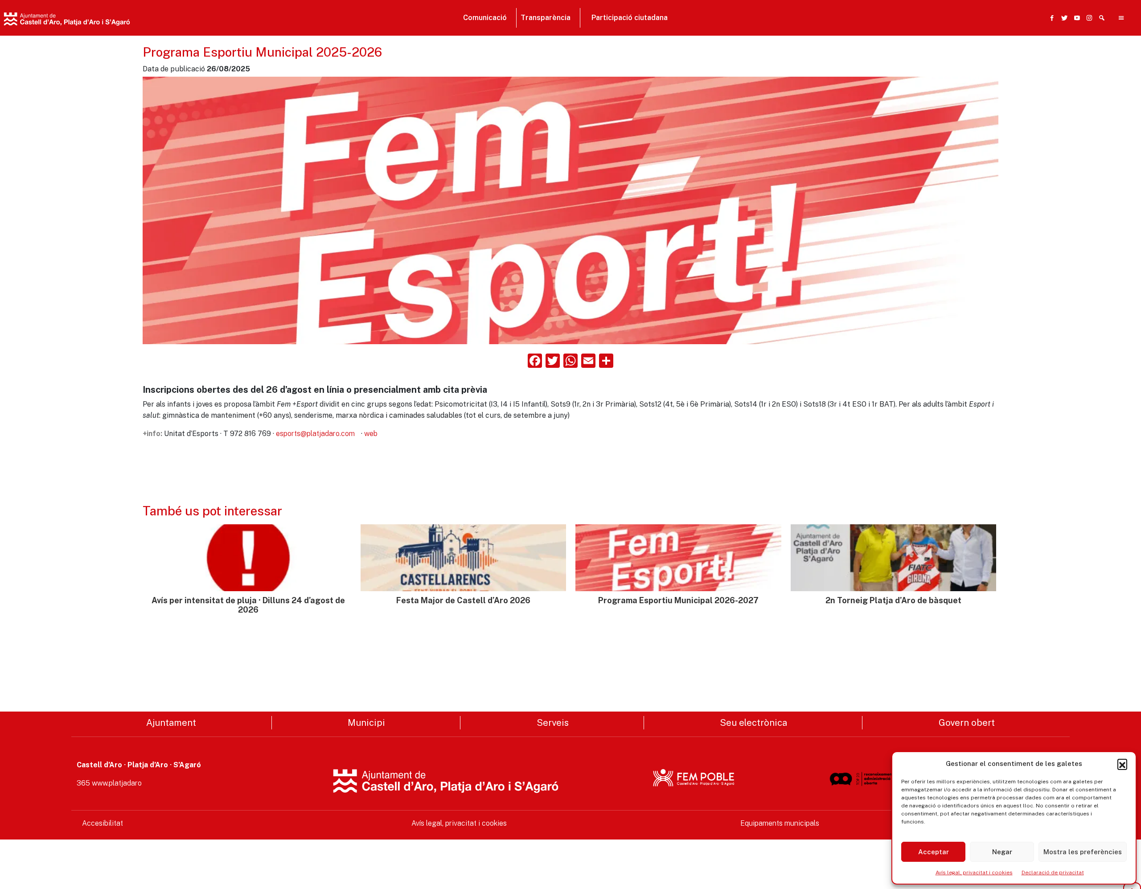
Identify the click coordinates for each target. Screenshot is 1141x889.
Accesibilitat (102, 823)
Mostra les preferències (1082, 852)
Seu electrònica (753, 722)
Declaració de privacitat (1053, 872)
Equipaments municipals (779, 823)
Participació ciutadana (629, 17)
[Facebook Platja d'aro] (1050, 17)
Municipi (366, 722)
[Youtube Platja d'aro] (1075, 17)
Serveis (553, 722)
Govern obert (967, 722)
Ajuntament (171, 722)
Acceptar (933, 852)
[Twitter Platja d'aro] (1062, 17)
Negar (1002, 852)
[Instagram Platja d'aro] (1087, 17)
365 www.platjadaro (109, 783)
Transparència (545, 17)
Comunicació (485, 17)
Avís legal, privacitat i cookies (974, 872)
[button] (1122, 763)
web (371, 433)
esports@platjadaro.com (315, 433)
